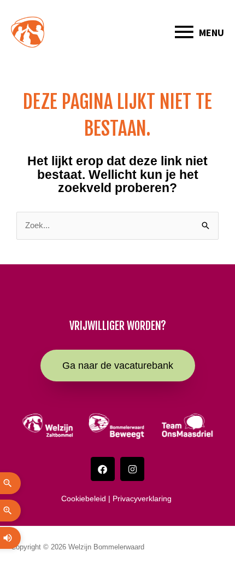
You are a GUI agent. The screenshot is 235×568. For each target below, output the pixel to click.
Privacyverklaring (143, 498)
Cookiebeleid (83, 498)
